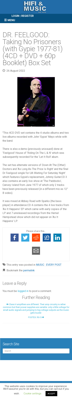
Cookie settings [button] (32, 393)
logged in (23, 291)
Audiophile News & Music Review (36, 7)
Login (15, 15)
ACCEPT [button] (51, 393)
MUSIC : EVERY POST (48, 264)
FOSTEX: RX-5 (35, 317)
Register (27, 15)
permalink (29, 270)
